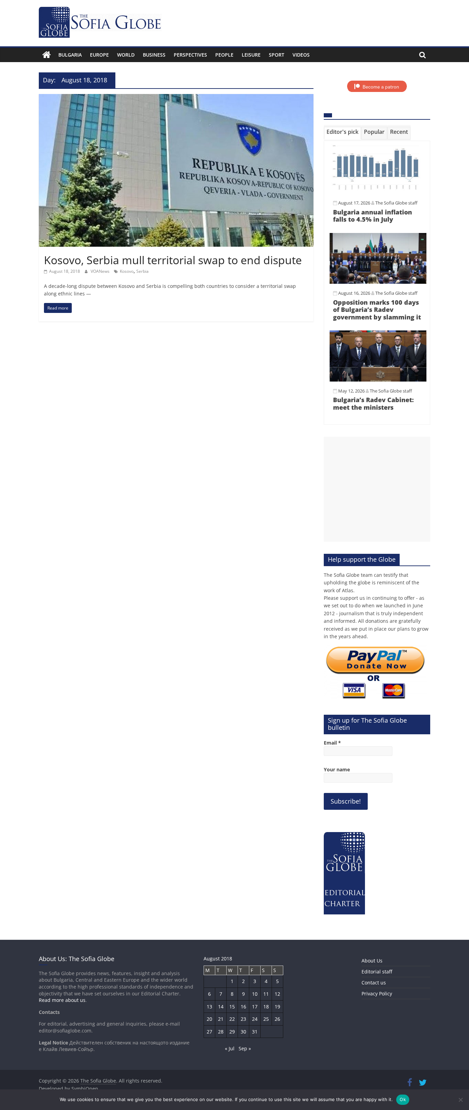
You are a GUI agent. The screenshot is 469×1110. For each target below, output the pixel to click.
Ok (403, 1099)
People (224, 54)
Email (332, 742)
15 (232, 1006)
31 (255, 1031)
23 (243, 1019)
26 (277, 1019)
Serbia (142, 271)
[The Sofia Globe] (46, 55)
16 (243, 1006)
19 (277, 1006)
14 (221, 1006)
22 (232, 1019)
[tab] (342, 133)
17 (255, 1006)
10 (255, 994)
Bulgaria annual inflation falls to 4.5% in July (372, 216)
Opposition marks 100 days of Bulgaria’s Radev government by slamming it (377, 309)
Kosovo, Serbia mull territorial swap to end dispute (173, 260)
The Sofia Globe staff (396, 203)
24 (255, 1019)
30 (243, 1031)
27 (209, 1031)
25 (266, 1019)
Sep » (245, 1048)
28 (221, 1031)
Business (154, 54)
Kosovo (127, 271)
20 (209, 1019)
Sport (276, 54)
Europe (99, 54)
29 (232, 1031)
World (126, 54)
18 (266, 1006)
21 (221, 1019)
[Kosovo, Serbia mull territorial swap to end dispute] (176, 98)
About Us (372, 960)
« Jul (230, 1048)
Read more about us (62, 1000)
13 (209, 1006)
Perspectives (190, 54)
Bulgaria (70, 54)
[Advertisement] (377, 489)
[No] (460, 1099)
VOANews (101, 271)
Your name (337, 769)
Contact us (374, 982)
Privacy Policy (377, 993)
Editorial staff (377, 971)
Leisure (251, 54)
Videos (301, 54)
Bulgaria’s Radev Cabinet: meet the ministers (373, 403)
